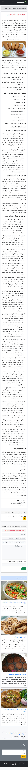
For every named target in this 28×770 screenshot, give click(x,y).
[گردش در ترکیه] (22, 2)
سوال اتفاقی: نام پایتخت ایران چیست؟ (17, 561)
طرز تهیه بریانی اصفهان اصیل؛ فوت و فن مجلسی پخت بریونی (15, 710)
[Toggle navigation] (3, 2)
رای (24, 519)
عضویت (23, 756)
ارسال (23, 569)
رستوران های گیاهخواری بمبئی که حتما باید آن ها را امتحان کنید (14, 603)
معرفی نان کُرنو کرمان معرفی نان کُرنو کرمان (17, 674)
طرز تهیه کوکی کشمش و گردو (20, 637)
